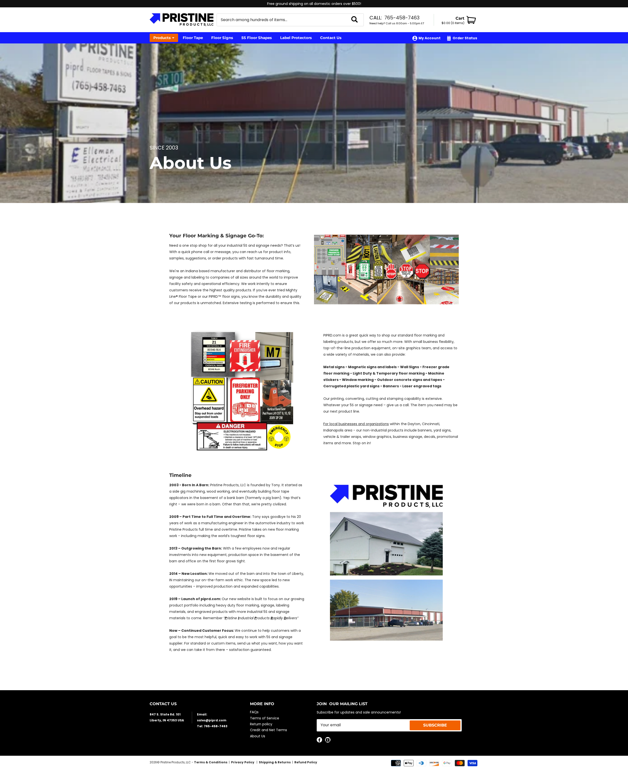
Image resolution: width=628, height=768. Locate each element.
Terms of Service (264, 718)
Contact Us (330, 37)
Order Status (465, 38)
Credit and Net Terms (268, 730)
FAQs (254, 712)
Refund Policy (305, 762)
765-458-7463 (401, 17)
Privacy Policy (243, 762)
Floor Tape (193, 37)
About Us (257, 736)
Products (162, 37)
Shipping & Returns (275, 762)
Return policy (261, 724)
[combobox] (284, 20)
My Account (430, 38)
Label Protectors (296, 37)
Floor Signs (222, 37)
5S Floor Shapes (256, 37)
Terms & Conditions (210, 762)
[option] (314, 3)
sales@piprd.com (211, 720)
